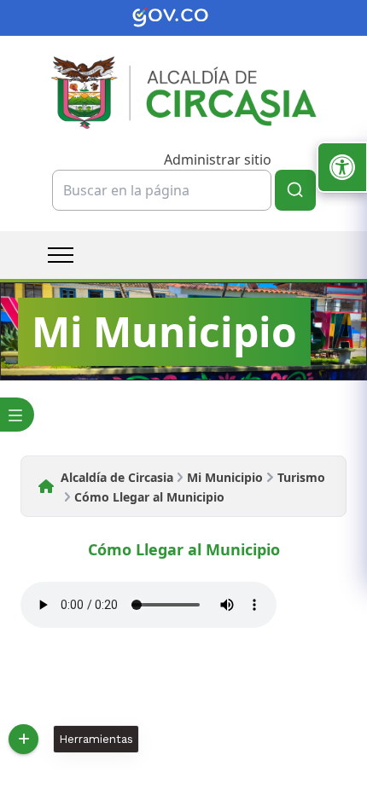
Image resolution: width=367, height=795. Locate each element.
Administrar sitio (217, 159)
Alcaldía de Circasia (117, 477)
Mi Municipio (225, 477)
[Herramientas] (23, 739)
